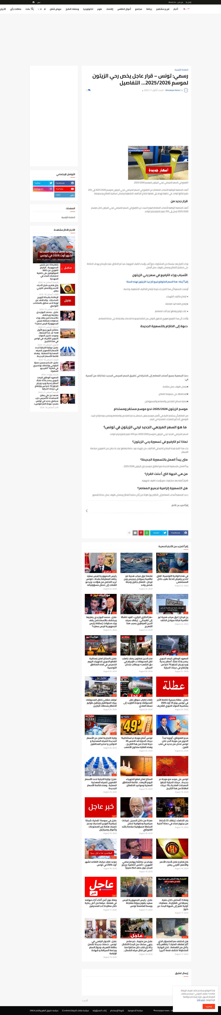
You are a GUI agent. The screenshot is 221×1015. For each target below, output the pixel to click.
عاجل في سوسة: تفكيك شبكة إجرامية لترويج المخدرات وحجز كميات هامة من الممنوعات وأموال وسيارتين (101, 825)
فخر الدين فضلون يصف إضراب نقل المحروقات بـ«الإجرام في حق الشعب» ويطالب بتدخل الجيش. (137, 663)
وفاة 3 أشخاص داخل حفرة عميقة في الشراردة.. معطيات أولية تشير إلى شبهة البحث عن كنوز (172, 905)
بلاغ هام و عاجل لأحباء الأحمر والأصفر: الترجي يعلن (174, 863)
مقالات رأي (15, 9)
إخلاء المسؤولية (99, 1010)
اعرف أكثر (201, 1000)
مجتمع (138, 9)
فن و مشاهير (162, 9)
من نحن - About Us (176, 2)
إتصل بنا (188, 2)
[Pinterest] (141, 532)
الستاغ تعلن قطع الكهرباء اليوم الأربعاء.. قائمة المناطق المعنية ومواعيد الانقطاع (137, 782)
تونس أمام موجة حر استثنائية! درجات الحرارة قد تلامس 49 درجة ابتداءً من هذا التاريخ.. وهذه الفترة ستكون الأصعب (136, 743)
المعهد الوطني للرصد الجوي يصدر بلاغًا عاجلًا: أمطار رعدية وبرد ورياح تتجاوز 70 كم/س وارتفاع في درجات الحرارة (173, 663)
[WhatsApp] (146, 532)
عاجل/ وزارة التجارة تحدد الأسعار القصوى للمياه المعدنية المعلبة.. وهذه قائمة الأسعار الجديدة (101, 784)
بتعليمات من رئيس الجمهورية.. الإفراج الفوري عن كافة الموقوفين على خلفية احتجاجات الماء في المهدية (47, 271)
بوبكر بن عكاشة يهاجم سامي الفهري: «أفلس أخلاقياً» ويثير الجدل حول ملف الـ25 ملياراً (137, 865)
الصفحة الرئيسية (181, 70)
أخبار (175, 9)
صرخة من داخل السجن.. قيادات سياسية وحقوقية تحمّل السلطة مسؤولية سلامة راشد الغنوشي (137, 825)
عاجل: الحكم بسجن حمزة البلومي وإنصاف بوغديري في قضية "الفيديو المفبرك (45, 367)
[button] (39, 9)
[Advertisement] (110, 39)
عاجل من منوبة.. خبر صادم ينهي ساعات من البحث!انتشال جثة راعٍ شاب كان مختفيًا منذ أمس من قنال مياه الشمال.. (137, 946)
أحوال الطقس (124, 9)
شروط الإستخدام (117, 1010)
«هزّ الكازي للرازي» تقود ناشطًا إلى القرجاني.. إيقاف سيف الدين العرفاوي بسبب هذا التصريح (136, 622)
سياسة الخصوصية (135, 1010)
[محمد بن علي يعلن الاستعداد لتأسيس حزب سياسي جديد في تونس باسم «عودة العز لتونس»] (67, 399)
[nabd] (38, 2)
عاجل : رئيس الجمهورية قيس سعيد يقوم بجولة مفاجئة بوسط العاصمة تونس (137, 903)
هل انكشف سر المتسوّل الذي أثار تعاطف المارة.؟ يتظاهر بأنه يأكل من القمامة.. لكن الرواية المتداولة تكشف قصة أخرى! (172, 946)
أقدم (86, 1000)
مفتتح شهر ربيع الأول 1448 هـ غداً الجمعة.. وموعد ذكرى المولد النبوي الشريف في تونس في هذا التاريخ (46, 336)
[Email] (135, 532)
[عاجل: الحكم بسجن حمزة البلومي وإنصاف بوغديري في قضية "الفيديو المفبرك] (67, 366)
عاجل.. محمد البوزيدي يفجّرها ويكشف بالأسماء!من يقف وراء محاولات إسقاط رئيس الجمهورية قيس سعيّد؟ (101, 622)
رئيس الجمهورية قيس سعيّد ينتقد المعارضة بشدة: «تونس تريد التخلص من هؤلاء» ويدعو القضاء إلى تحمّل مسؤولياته (101, 581)
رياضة (149, 9)
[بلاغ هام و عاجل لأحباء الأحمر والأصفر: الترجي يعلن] (67, 289)
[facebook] (33, 2)
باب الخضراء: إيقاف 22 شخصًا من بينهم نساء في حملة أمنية (172, 822)
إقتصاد (109, 9)
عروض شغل (55, 9)
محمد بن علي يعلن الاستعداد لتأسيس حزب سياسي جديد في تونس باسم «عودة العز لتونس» (46, 399)
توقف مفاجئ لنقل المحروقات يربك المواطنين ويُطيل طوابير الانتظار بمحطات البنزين (101, 703)
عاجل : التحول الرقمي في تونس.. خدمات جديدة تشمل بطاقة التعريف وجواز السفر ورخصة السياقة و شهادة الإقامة (102, 947)
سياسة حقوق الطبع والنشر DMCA (44, 1010)
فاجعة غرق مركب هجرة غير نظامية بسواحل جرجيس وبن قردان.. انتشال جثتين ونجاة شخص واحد (138, 581)
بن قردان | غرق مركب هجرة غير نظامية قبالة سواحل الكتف (173, 619)
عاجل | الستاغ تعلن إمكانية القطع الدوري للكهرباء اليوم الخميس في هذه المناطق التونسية (102, 663)
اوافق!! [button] (209, 1006)
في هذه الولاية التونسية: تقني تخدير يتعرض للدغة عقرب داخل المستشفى (172, 579)
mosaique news (162, 1010)
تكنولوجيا (88, 9)
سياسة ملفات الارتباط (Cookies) (75, 1010)
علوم (99, 9)
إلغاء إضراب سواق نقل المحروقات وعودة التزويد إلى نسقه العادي (137, 703)
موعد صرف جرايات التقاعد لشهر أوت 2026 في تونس (101, 863)
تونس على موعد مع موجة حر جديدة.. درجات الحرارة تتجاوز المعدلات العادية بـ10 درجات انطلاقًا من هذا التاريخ (173, 784)
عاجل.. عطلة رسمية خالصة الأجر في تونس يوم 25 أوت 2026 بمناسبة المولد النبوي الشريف (172, 703)
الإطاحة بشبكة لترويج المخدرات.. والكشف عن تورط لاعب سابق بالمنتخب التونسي (45, 301)
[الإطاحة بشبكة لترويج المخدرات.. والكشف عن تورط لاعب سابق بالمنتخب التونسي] (67, 301)
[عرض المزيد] (129, 532)
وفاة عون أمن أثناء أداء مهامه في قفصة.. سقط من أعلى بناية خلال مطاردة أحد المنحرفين (101, 903)
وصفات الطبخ (72, 9)
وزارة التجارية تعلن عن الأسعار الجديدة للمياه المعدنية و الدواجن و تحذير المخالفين (102, 741)
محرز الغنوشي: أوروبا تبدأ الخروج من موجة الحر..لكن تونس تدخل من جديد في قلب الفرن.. (173, 743)
